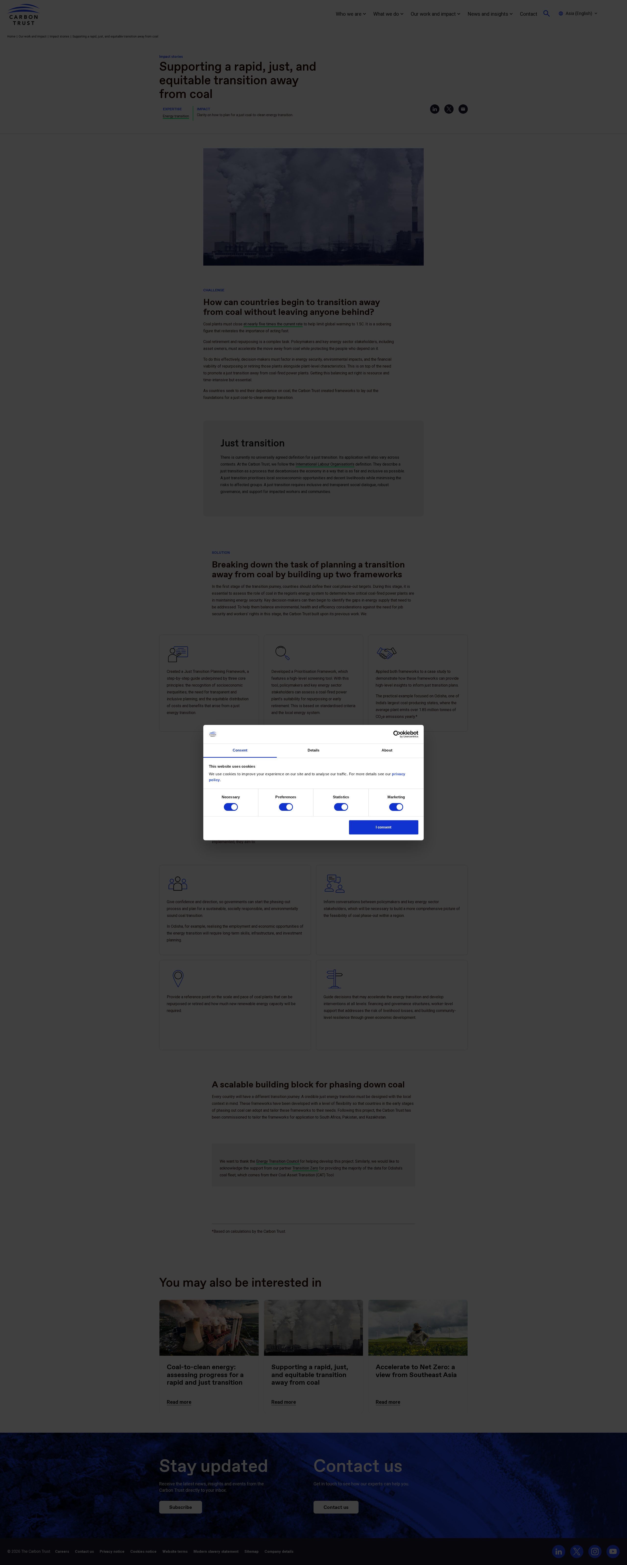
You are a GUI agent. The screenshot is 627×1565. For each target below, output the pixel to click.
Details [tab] (314, 750)
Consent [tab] (240, 750)
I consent (383, 827)
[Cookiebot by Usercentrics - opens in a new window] (396, 734)
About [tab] (387, 750)
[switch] (286, 807)
